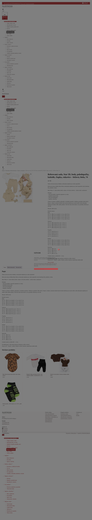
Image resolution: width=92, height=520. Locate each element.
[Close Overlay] (58, 249)
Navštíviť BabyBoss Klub (39, 268)
